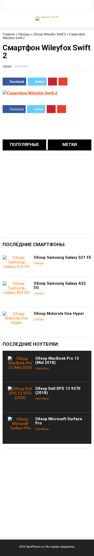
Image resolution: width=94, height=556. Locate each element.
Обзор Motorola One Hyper (59, 313)
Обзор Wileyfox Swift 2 (49, 34)
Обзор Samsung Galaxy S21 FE (62, 257)
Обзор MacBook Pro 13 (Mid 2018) (57, 360)
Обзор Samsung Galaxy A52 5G (60, 285)
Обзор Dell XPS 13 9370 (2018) (57, 390)
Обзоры (24, 34)
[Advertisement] (46, 196)
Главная (9, 34)
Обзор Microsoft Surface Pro (58, 421)
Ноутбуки (42, 368)
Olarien (7, 66)
